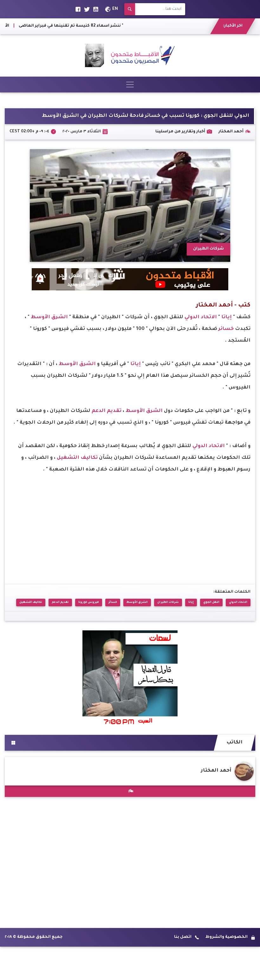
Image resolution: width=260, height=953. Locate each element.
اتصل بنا (183, 937)
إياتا (226, 317)
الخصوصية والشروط (226, 937)
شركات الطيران (168, 602)
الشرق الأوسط (49, 317)
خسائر (226, 329)
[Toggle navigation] (130, 84)
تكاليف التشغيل (77, 458)
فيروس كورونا (88, 602)
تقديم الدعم (106, 411)
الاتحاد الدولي (200, 317)
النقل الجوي (211, 602)
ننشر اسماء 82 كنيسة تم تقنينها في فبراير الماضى (87, 26)
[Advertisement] (130, 520)
